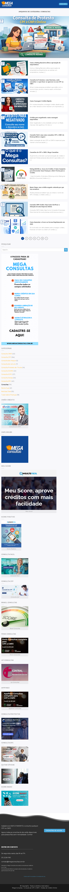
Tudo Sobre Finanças (9, 395)
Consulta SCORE (7, 371)
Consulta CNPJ (6, 354)
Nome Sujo (5, 388)
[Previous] (3, 37)
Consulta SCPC (6, 374)
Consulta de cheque (8, 360)
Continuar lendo (34, 53)
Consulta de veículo (8, 364)
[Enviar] (66, 250)
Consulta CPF (6, 357)
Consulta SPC (6, 381)
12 (42, 238)
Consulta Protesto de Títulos (11, 367)
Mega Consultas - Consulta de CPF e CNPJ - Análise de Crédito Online (34, 888)
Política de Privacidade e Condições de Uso (34, 876)
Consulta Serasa (7, 378)
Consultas (4, 384)
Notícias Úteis (6, 391)
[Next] (65, 37)
